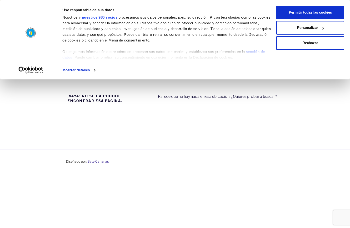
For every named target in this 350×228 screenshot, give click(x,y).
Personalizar (307, 28)
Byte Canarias (98, 161)
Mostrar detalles (76, 70)
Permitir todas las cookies (310, 12)
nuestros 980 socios (100, 17)
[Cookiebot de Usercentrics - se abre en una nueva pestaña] (31, 70)
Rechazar (310, 43)
